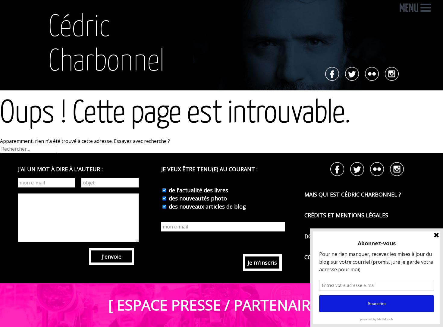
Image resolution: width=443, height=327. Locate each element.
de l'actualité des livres (197, 190)
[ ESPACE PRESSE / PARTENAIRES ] (221, 305)
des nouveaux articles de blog (206, 206)
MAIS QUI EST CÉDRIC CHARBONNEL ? (352, 194)
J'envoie (111, 256)
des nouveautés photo (197, 198)
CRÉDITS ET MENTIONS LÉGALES (346, 215)
